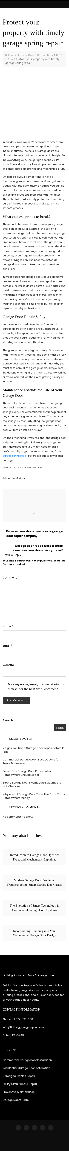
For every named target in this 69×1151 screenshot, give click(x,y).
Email (7, 646)
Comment (11, 577)
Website (8, 665)
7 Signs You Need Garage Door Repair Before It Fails (33, 750)
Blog (40, 467)
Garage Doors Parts (16, 1100)
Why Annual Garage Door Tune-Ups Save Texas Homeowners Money (34, 796)
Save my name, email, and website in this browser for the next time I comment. (36, 686)
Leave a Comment (26, 467)
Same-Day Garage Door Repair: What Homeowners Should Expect (27, 773)
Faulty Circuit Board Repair (20, 1084)
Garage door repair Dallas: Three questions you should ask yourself (38, 548)
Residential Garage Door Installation (26, 1068)
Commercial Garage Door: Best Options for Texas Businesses (31, 761)
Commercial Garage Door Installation (27, 1060)
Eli (34, 514)
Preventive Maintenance (19, 1092)
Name (8, 626)
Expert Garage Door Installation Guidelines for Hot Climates (32, 784)
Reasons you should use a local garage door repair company (34, 533)
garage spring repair (15, 456)
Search (8, 720)
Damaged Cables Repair (19, 1076)
